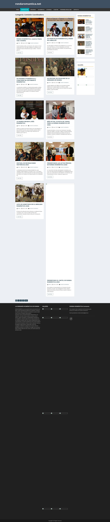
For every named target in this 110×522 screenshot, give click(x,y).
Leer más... (19, 52)
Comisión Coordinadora (34, 43)
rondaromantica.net (28, 4)
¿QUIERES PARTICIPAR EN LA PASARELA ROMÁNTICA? (89, 28)
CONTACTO (76, 9)
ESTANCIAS (49, 9)
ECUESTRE (56, 9)
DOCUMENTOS (41, 9)
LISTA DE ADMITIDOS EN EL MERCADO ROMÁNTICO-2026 (29, 205)
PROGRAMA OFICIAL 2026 (65, 9)
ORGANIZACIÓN (24, 9)
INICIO (17, 9)
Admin (19, 43)
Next (26, 300)
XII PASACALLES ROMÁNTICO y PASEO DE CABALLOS (60, 39)
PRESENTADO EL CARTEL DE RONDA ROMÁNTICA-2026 (59, 281)
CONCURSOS (33, 9)
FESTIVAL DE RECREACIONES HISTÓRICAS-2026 (26, 164)
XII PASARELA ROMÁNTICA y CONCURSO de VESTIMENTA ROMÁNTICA (26, 80)
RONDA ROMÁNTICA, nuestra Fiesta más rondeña (29, 39)
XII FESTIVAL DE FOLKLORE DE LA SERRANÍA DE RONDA (58, 79)
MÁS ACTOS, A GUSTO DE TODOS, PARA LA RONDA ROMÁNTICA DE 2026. (58, 123)
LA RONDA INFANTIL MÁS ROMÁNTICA (25, 122)
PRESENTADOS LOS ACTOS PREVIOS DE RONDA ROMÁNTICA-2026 (59, 164)
